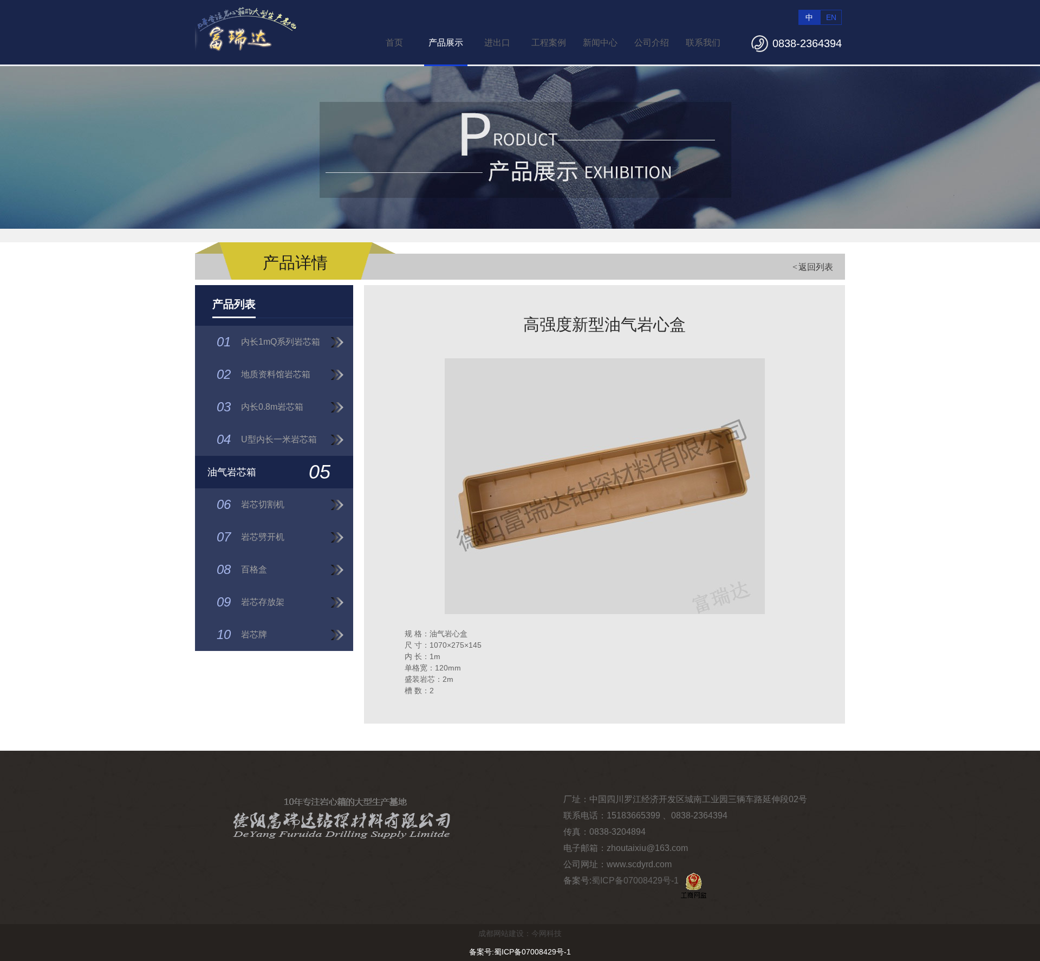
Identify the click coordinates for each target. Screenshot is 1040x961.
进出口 (497, 42)
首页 (394, 42)
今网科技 (546, 933)
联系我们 (703, 42)
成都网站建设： (504, 933)
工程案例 (548, 42)
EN (831, 17)
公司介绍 (651, 42)
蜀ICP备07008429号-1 (635, 880)
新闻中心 (600, 42)
